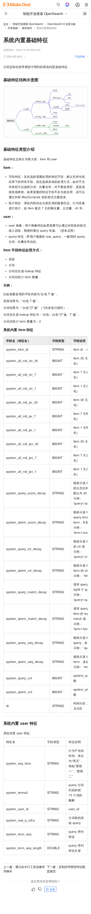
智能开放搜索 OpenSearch (28, 24)
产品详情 (80, 56)
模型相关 (27, 28)
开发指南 (13, 28)
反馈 (52, 889)
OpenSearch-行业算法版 (61, 24)
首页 (5, 24)
